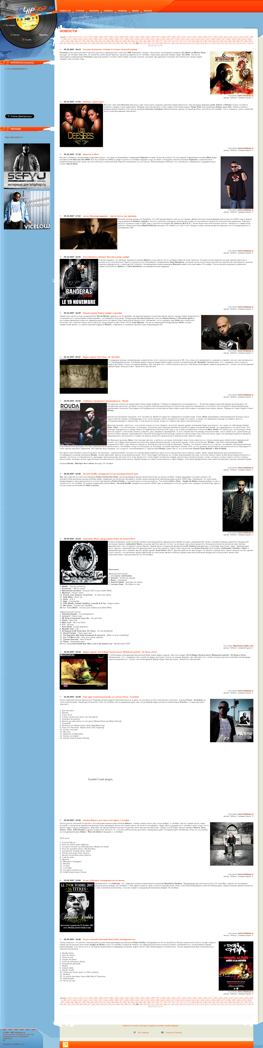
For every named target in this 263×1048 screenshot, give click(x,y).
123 (142, 39)
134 (85, 39)
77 (161, 41)
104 (238, 39)
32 (149, 43)
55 (250, 41)
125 (131, 39)
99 (72, 41)
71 (185, 41)
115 (182, 39)
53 (65, 43)
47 (89, 43)
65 (210, 41)
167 (106, 37)
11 (234, 43)
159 (147, 37)
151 (189, 37)
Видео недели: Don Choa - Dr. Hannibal (101, 357)
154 (173, 37)
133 (90, 39)
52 (69, 43)
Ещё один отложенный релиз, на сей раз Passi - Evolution (111, 697)
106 (228, 39)
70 (189, 41)
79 (153, 41)
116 (177, 39)
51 (73, 43)
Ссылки (28, 40)
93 (96, 41)
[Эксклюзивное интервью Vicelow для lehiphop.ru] (27, 229)
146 (215, 37)
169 (95, 37)
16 (213, 43)
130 (105, 39)
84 (133, 41)
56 (246, 41)
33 (145, 43)
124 (137, 39)
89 (112, 41)
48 (85, 43)
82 (141, 41)
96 (84, 41)
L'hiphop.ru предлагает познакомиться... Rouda (105, 401)
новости (126, 1025)
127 (121, 39)
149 (199, 37)
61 (226, 41)
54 (61, 43)
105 (233, 39)
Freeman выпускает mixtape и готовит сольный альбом (110, 49)
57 (242, 41)
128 (116, 39)
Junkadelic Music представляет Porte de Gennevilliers (109, 539)
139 (251, 37)
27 (169, 43)
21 (193, 43)
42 (109, 43)
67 (201, 41)
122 (147, 39)
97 (80, 41)
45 (97, 43)
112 (197, 39)
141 (241, 37)
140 (246, 37)
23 (185, 43)
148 (204, 37)
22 (189, 43)
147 (210, 37)
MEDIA (135, 11)
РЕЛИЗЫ (122, 11)
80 (149, 41)
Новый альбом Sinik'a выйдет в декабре (102, 313)
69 (193, 41)
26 (173, 43)
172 (80, 37)
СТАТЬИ (80, 11)
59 (234, 41)
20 (197, 43)
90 (108, 41)
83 (137, 41)
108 (218, 39)
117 (172, 39)
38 (126, 43)
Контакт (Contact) (174, 1032)
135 (79, 39)
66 (205, 41)
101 (62, 41)
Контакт (16, 35)
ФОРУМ (148, 11)
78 (157, 41)
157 (158, 37)
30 (157, 43)
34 (141, 43)
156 (163, 37)
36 (134, 43)
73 (177, 41)
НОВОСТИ (65, 11)
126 (126, 39)
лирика (152, 1025)
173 (74, 37)
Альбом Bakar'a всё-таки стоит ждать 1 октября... (107, 820)
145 (220, 37)
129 (111, 39)
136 (74, 39)
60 (230, 41)
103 (244, 39)
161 (137, 37)
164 (121, 37)
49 (81, 43)
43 (105, 43)
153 (178, 37)
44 (101, 43)
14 (221, 43)
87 (121, 41)
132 (95, 39)
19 (201, 43)
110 (207, 39)
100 (67, 41)
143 (230, 37)
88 (117, 41)
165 (116, 37)
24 (181, 43)
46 (93, 43)
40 (117, 43)
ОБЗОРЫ (94, 11)
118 (167, 39)
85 (129, 41)
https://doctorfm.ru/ (14, 137)
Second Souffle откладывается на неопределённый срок (110, 474)
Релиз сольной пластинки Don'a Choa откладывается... (110, 939)
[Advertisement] (24, 91)
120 (157, 39)
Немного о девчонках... (94, 102)
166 (111, 37)
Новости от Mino (91, 154)
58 (238, 41)
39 (122, 43)
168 (100, 37)
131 (100, 39)
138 (64, 39)
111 (202, 39)
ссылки (160, 1025)
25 (177, 43)
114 (187, 39)
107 (223, 39)
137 (69, 39)
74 (173, 41)
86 (125, 41)
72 (181, 41)
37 (130, 43)
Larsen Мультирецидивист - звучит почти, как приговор (110, 216)
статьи (135, 1025)
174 (69, 37)
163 (126, 37)
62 (222, 41)
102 (249, 39)
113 (192, 39)
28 (165, 43)
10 (237, 43)
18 (205, 43)
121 (152, 39)
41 (113, 43)
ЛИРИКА (108, 11)
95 (88, 41)
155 (168, 37)
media (167, 1025)
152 (184, 37)
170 (90, 37)
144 (225, 37)
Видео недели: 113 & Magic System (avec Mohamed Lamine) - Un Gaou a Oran (120, 652)
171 (85, 37)
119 (162, 39)
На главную (10, 25)
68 (197, 41)
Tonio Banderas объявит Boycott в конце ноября (106, 257)
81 (145, 41)
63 (218, 41)
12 (230, 43)
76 (165, 41)
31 (153, 43)
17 (209, 43)
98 (76, 41)
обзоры (143, 1025)
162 (132, 37)
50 (77, 43)
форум (175, 1025)
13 (225, 43)
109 (212, 39)
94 (92, 41)
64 (214, 41)
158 (152, 37)
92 (100, 41)
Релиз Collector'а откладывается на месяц (103, 880)
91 (104, 41)
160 (142, 37)
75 (169, 41)
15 (217, 43)
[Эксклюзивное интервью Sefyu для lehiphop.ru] (27, 188)
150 (194, 37)
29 (161, 43)
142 (236, 37)
